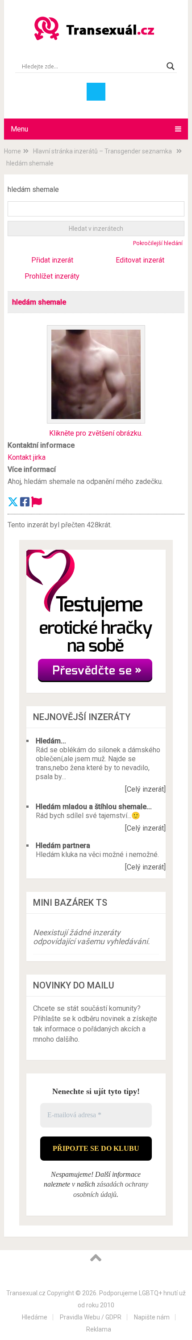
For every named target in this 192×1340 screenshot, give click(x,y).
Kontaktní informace (41, 445)
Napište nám (152, 1317)
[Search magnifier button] (170, 66)
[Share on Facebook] (24, 502)
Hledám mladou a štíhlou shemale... (94, 806)
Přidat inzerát (52, 260)
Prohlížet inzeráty (52, 276)
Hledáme (34, 1317)
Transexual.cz (26, 1293)
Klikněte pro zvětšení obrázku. (95, 433)
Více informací (32, 469)
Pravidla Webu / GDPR (90, 1317)
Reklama (98, 1329)
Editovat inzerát (140, 260)
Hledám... (51, 741)
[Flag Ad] (36, 502)
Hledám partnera (63, 845)
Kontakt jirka (27, 457)
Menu (19, 129)
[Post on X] (13, 502)
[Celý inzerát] (145, 789)
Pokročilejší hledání (158, 243)
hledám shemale (39, 302)
